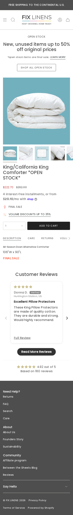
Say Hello (10, 486)
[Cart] (68, 20)
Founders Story (13, 439)
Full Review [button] (22, 338)
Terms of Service (14, 508)
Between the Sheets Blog (20, 468)
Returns (8, 397)
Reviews (8, 475)
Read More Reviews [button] (36, 352)
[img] (23, 287)
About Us (9, 432)
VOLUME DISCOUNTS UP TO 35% (30, 214)
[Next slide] (67, 318)
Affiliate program (15, 460)
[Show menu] (5, 20)
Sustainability (12, 446)
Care (6, 418)
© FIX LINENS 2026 (14, 500)
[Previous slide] (6, 318)
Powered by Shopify (41, 508)
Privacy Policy (37, 500)
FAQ (5, 404)
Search (8, 411)
